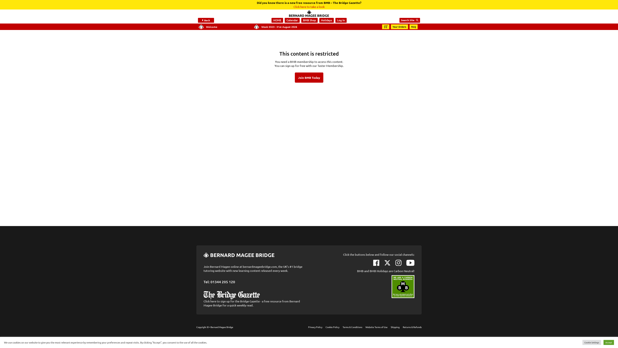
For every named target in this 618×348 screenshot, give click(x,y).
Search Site (407, 20)
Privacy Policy (315, 327)
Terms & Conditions (352, 327)
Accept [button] (608, 342)
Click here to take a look (309, 6)
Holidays (326, 20)
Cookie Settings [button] (591, 342)
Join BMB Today (309, 77)
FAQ (413, 26)
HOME (277, 20)
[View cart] (386, 26)
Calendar (292, 20)
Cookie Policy (332, 327)
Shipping (395, 327)
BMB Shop (309, 20)
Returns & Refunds (412, 327)
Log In (341, 20)
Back (207, 20)
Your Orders (399, 26)
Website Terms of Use (376, 327)
